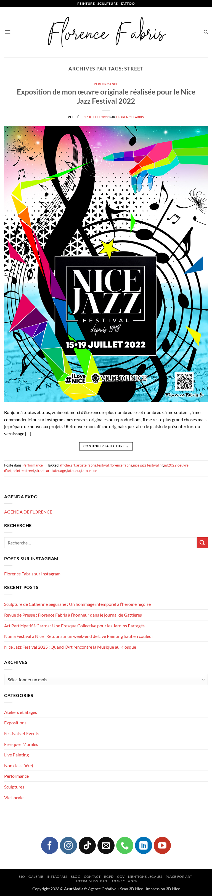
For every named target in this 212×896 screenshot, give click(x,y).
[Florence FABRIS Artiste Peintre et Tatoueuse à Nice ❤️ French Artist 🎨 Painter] (106, 32)
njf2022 (170, 465)
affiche (64, 465)
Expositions (15, 722)
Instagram (57, 876)
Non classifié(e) (18, 765)
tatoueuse (89, 470)
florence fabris (121, 465)
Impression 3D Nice (163, 888)
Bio (21, 876)
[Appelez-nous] (124, 845)
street (29, 470)
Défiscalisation (91, 881)
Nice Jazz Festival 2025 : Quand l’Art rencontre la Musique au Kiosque (70, 646)
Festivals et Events (21, 733)
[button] (7, 32)
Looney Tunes (123, 881)
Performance (106, 84)
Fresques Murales (21, 744)
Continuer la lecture (106, 446)
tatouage (59, 470)
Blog (75, 876)
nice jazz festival (146, 465)
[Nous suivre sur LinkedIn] (143, 845)
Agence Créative (102, 888)
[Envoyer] (202, 542)
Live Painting (16, 754)
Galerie (35, 876)
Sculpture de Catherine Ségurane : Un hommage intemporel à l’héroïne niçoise (77, 604)
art (73, 465)
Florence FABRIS (130, 117)
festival (103, 465)
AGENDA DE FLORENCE (28, 511)
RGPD (109, 876)
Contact (92, 876)
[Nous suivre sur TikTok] (87, 845)
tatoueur (73, 470)
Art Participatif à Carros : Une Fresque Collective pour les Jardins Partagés (74, 625)
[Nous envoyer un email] (106, 845)
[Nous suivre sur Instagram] (68, 845)
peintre (18, 470)
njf (161, 465)
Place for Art (179, 876)
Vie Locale (13, 797)
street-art (43, 470)
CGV (120, 876)
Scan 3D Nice (131, 888)
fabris (92, 465)
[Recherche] (206, 32)
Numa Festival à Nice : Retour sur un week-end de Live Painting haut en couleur (78, 636)
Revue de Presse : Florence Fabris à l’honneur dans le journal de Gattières (73, 614)
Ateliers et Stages (20, 712)
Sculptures (14, 786)
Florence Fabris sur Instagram (32, 573)
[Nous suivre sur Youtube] (162, 845)
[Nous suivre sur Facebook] (49, 845)
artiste (81, 465)
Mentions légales (145, 876)
